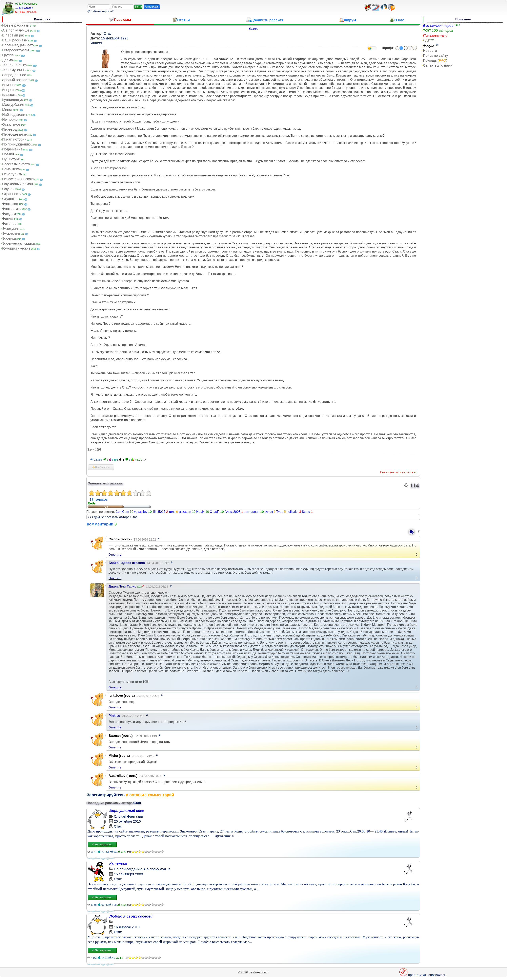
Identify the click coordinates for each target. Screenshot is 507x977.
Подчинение (12, 149)
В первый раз (13, 35)
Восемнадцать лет (17, 45)
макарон (185, 511)
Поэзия (8, 154)
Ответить (115, 554)
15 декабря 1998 (115, 38)
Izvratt (269, 511)
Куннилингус (12, 100)
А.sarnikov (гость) (123, 776)
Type (279, 511)
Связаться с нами (437, 65)
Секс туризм (12, 174)
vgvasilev (140, 511)
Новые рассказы (16, 25)
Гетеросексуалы (15, 50)
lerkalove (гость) (122, 696)
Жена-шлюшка (14, 65)
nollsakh (292, 511)
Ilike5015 (158, 511)
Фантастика (11, 209)
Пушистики (11, 159)
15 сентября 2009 (128, 874)
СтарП (214, 511)
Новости (430, 51)
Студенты (10, 199)
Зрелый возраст (15, 80)
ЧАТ (426, 40)
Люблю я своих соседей (130, 916)
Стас (108, 33)
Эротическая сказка (18, 243)
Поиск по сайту (435, 55)
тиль (172, 511)
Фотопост (10, 224)
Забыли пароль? (101, 11)
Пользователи (435, 35)
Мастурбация (13, 105)
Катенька (118, 863)
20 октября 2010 (127, 821)
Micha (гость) (119, 756)
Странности (12, 194)
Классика (9, 95)
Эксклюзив (11, 233)
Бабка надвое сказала (127, 563)
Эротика (9, 238)
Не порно (10, 120)
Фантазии (10, 204)
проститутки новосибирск (426, 975)
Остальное (11, 124)
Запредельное (14, 75)
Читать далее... (103, 844)
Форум (428, 46)
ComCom (122, 511)
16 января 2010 (127, 927)
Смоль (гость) (120, 539)
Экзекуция (10, 229)
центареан (251, 511)
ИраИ (200, 511)
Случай (8, 189)
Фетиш (7, 219)
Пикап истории (14, 139)
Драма (7, 60)
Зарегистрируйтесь (106, 795)
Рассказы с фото (16, 164)
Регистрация (151, 6)
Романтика (11, 169)
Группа (8, 55)
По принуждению (16, 144)
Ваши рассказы (15, 40)
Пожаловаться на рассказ (398, 472)
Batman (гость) (121, 736)
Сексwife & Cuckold (18, 179)
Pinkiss (114, 716)
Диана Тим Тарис (122, 586)
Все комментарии (438, 26)
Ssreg (306, 511)
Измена (8, 85)
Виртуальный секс (126, 811)
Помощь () (435, 60)
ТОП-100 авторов (438, 31)
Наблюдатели (13, 115)
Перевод (9, 129)
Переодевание (14, 134)
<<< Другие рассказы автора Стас (112, 517)
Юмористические (16, 248)
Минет (7, 110)
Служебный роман (17, 184)
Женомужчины (14, 70)
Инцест (8, 90)
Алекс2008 (232, 511)
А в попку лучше (15, 30)
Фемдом (9, 214)
